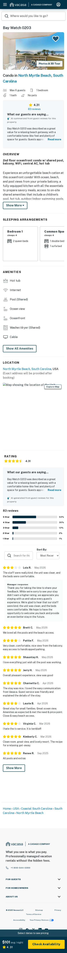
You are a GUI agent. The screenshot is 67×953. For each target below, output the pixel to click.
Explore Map (52, 386)
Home (7, 808)
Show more (14, 205)
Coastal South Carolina (36, 808)
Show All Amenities (19, 348)
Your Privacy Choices (39, 920)
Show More (14, 768)
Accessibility (19, 920)
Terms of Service (33, 914)
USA (16, 808)
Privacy (57, 910)
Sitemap (39, 910)
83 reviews (34, 109)
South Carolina (41, 369)
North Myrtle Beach (34, 75)
